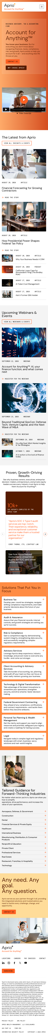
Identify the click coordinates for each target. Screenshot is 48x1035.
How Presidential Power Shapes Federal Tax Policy (20, 242)
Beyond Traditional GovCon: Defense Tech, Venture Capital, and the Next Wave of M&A (24, 424)
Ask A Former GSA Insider (27, 295)
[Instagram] (8, 963)
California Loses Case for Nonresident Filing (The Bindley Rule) (29, 272)
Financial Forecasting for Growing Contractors (22, 189)
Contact (42, 958)
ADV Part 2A (6, 1028)
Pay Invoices (29, 958)
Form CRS (18, 1028)
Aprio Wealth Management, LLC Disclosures (18, 1024)
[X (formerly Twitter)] (20, 962)
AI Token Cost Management (27, 284)
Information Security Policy (13, 1032)
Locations (6, 958)
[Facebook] (14, 963)
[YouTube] (25, 962)
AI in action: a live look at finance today (30, 456)
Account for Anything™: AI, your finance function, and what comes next (22, 369)
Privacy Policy (7, 1021)
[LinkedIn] (3, 963)
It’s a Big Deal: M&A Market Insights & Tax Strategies (31, 444)
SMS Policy (21, 1021)
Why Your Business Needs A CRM (30, 259)
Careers (17, 958)
